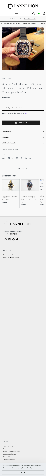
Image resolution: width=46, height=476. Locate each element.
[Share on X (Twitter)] (9, 158)
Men (8, 154)
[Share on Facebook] (13, 158)
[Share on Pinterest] (21, 158)
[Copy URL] (30, 158)
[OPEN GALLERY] (23, 48)
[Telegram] (13, 239)
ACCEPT (23, 472)
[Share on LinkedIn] (17, 158)
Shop (10, 78)
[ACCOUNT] (44, 13)
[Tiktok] (17, 239)
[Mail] (26, 158)
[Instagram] (5, 239)
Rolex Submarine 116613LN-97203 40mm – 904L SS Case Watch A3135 (10, 198)
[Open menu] (16, 13)
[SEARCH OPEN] (33, 13)
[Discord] (9, 239)
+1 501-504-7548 (10, 234)
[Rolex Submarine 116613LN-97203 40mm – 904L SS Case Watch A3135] (11, 185)
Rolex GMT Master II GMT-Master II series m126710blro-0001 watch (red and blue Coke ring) (29, 199)
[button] (23, 168)
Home (3, 78)
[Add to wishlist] (43, 123)
